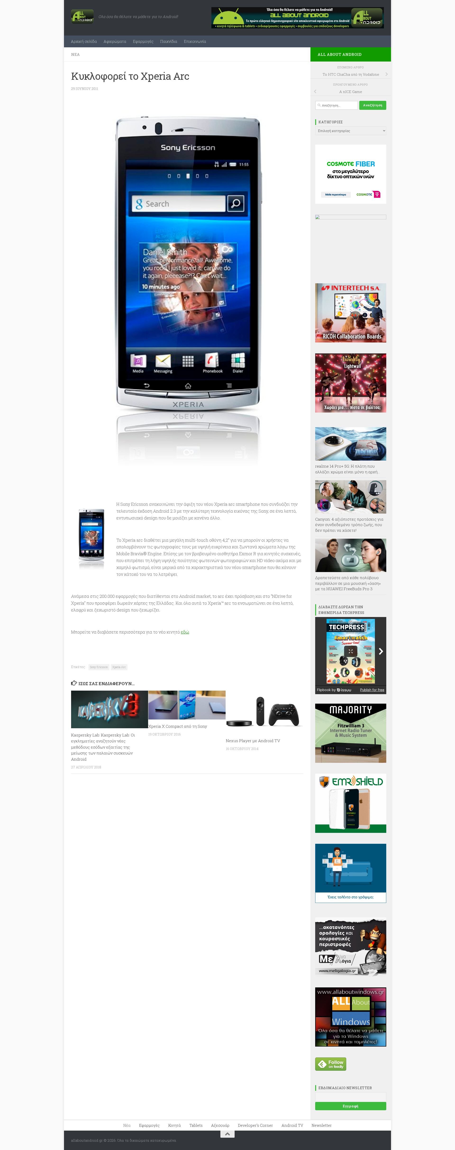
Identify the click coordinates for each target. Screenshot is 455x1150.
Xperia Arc (119, 667)
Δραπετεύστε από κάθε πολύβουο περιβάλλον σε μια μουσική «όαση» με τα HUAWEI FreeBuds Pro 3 (348, 583)
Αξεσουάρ (220, 1125)
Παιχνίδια (168, 41)
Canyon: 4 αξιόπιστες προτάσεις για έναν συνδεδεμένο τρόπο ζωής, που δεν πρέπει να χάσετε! (349, 524)
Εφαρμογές (143, 41)
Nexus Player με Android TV (253, 740)
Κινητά (174, 1125)
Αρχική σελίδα (84, 41)
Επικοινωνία (195, 41)
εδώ (185, 632)
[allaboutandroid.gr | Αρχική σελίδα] (82, 16)
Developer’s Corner (255, 1125)
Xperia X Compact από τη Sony (177, 726)
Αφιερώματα (115, 41)
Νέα (75, 54)
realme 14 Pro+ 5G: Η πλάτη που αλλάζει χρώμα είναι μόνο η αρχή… (347, 469)
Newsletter (322, 1125)
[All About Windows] (350, 1045)
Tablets (196, 1125)
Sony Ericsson (99, 667)
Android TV (292, 1125)
